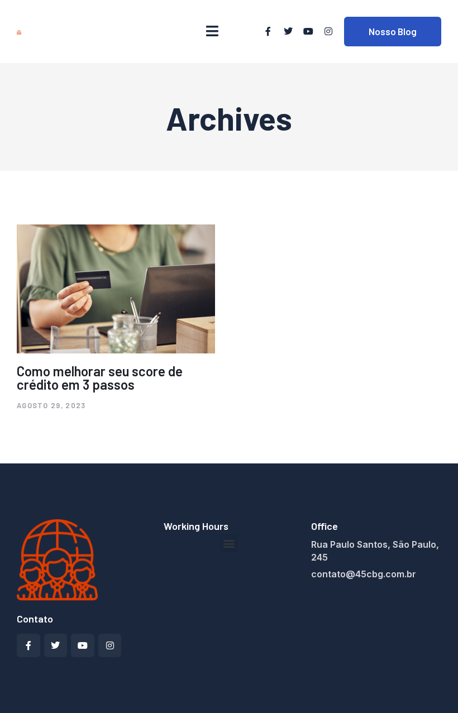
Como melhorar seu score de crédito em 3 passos (100, 378)
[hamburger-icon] (212, 31)
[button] (229, 543)
